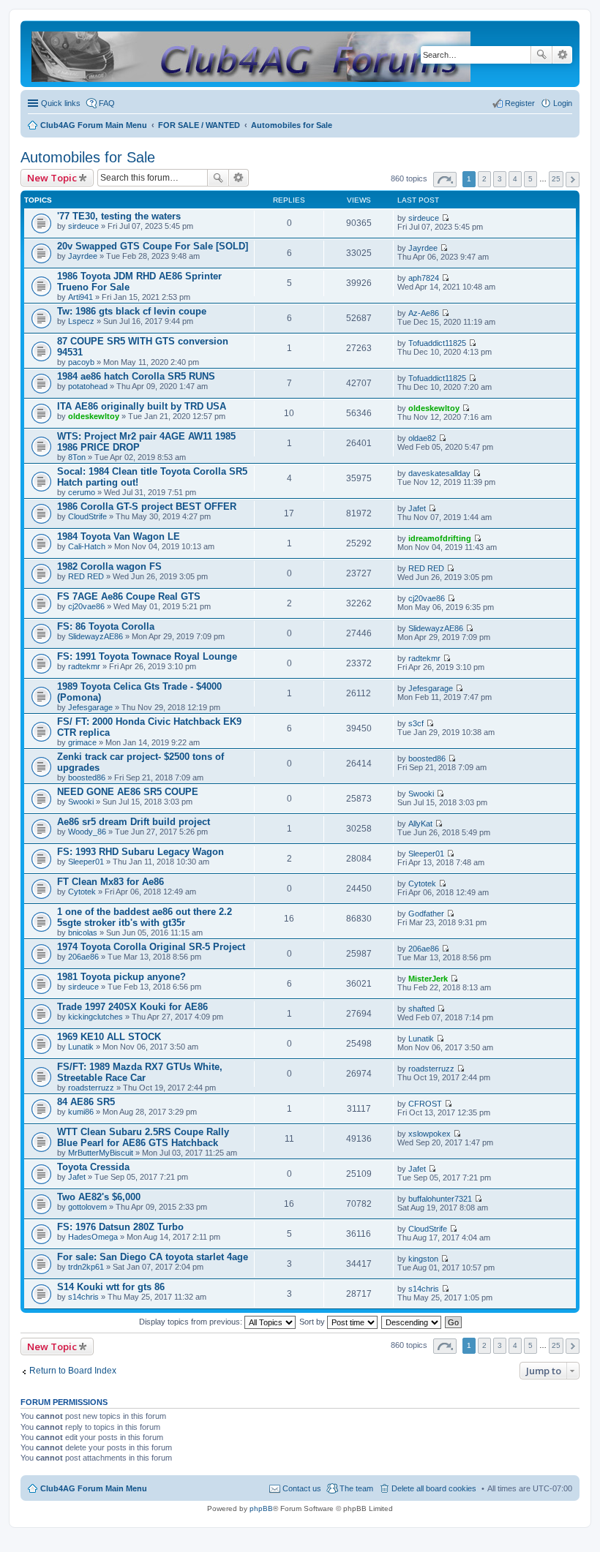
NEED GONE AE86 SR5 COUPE (127, 791)
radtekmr (84, 666)
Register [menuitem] (520, 103)
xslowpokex (429, 1133)
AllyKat (420, 823)
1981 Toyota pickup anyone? (121, 976)
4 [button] (515, 179)
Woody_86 (87, 831)
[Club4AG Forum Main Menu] (252, 53)
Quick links (60, 103)
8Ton (77, 457)
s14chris (83, 1296)
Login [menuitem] (562, 103)
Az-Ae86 (423, 313)
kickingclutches (95, 1016)
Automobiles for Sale (87, 157)
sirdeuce (83, 226)
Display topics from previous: (191, 1321)
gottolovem (87, 1206)
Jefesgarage (90, 707)
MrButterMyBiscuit (100, 1152)
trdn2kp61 (86, 1266)
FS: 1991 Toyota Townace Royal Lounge (147, 656)
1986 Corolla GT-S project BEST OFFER (146, 506)
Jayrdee (82, 256)
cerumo (81, 492)
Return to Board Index (72, 1370)
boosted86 (86, 777)
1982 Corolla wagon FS (109, 566)
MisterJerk (428, 978)
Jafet (417, 508)
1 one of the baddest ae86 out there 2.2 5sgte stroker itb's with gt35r (144, 917)
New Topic (52, 177)
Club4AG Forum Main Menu (93, 1488)
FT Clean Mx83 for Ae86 (110, 881)
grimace (82, 742)
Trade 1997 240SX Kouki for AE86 (132, 1006)
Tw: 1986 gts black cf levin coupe (131, 311)
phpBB (261, 1508)
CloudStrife (87, 516)
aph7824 (423, 278)
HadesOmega (93, 1236)
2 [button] (484, 179)
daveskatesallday (439, 473)
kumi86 (81, 1111)
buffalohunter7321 (440, 1198)
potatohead (88, 386)
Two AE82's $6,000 (98, 1196)
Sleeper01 (86, 861)
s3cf (416, 723)
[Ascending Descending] (412, 1321)
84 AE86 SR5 (86, 1101)
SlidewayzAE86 (95, 636)
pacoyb (81, 362)
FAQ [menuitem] (107, 103)
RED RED (86, 576)
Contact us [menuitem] (301, 1488)
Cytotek (82, 891)
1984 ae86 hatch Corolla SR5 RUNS (136, 376)
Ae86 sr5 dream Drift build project (133, 821)
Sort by (313, 1321)
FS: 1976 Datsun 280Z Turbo (120, 1226)
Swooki (81, 801)
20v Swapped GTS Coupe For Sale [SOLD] (152, 246)
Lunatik (81, 1046)
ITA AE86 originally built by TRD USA (141, 406)
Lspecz (81, 321)
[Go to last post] (445, 218)
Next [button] (573, 179)
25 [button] (556, 179)
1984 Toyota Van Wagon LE (118, 536)
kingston (423, 1258)
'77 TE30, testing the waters (119, 216)
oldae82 (422, 438)
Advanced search (562, 55)
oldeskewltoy (93, 416)
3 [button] (500, 179)
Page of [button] (445, 179)
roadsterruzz (91, 1087)
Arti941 (80, 297)
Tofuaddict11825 (437, 343)
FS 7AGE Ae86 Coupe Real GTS (128, 596)
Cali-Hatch (86, 546)
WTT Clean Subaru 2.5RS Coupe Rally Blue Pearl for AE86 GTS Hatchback (143, 1137)
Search (541, 55)
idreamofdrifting (439, 538)
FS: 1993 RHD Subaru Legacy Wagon (140, 851)
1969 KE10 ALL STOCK (109, 1036)
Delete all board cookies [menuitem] (433, 1488)
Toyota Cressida (93, 1166)
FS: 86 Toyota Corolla (105, 626)
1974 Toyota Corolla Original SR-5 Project (151, 946)
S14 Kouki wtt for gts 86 (111, 1286)
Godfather (426, 913)
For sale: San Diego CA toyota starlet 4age (152, 1256)
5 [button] (530, 179)
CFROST (425, 1103)
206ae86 (83, 956)
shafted (421, 1008)
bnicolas (82, 932)
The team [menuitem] (356, 1488)
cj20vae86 (86, 606)
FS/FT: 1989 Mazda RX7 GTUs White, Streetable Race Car (139, 1072)
